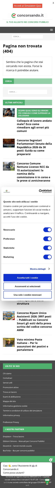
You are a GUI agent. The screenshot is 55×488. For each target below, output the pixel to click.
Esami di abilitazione (12, 396)
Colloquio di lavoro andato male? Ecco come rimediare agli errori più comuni (34, 121)
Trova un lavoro (10, 392)
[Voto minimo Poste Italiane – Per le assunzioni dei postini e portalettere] (9, 342)
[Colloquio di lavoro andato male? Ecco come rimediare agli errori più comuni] (9, 112)
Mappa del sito (9, 401)
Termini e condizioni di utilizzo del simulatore (22, 410)
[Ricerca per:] (27, 36)
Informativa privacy (11, 415)
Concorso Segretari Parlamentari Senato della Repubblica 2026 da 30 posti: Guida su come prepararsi (34, 147)
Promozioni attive (10, 387)
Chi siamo (7, 373)
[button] (51, 30)
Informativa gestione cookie (15, 406)
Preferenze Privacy (11, 422)
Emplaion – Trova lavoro (13, 436)
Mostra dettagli (38, 269)
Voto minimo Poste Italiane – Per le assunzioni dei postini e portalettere (32, 345)
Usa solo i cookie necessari (28, 295)
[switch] (47, 239)
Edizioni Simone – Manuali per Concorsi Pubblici (23, 441)
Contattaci (7, 378)
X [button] (53, 3)
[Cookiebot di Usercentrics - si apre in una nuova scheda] (39, 191)
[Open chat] (48, 481)
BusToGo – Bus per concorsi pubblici (18, 450)
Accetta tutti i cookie (27, 277)
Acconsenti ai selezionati (27, 286)
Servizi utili (7, 382)
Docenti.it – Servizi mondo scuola (17, 446)
